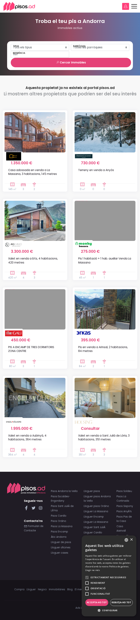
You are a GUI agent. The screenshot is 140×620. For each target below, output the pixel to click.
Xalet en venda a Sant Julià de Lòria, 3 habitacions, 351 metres (104, 437)
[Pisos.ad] (26, 488)
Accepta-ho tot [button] (97, 602)
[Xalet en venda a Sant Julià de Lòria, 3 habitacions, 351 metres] (105, 398)
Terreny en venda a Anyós (96, 170)
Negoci (42, 589)
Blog (70, 589)
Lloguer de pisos (61, 542)
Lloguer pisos (92, 491)
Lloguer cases (59, 553)
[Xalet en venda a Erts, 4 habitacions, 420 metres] (35, 221)
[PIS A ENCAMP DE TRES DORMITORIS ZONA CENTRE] (35, 309)
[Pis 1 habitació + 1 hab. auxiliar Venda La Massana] (105, 221)
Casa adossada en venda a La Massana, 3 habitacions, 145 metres (32, 172)
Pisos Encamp (59, 531)
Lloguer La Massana (96, 511)
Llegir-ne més (92, 570)
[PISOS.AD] (19, 6)
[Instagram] (40, 509)
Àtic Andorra (58, 537)
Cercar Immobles (72, 62)
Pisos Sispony (124, 506)
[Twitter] (34, 509)
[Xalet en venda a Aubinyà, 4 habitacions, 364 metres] (35, 398)
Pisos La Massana (61, 526)
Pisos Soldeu (124, 491)
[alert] (109, 575)
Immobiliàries (57, 589)
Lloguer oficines (60, 547)
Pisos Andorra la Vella (64, 491)
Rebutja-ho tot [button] (121, 602)
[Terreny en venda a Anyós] (105, 132)
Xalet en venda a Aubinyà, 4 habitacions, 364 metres (27, 437)
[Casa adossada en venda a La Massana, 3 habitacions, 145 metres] (35, 132)
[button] (109, 610)
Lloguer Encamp (94, 516)
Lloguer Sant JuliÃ (95, 527)
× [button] (131, 539)
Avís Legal (81, 608)
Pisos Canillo (58, 516)
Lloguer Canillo (93, 532)
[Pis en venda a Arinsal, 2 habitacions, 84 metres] (105, 309)
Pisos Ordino (58, 521)
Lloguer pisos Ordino (96, 506)
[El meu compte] (125, 6)
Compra (19, 589)
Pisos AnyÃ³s (124, 511)
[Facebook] (27, 509)
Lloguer (31, 589)
